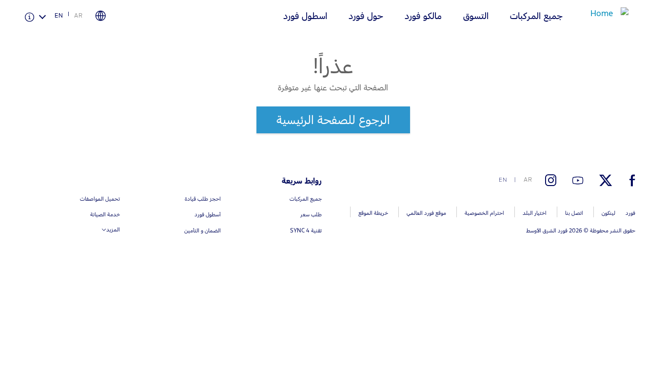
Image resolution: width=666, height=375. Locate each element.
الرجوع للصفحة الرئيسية (333, 119)
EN (59, 15)
